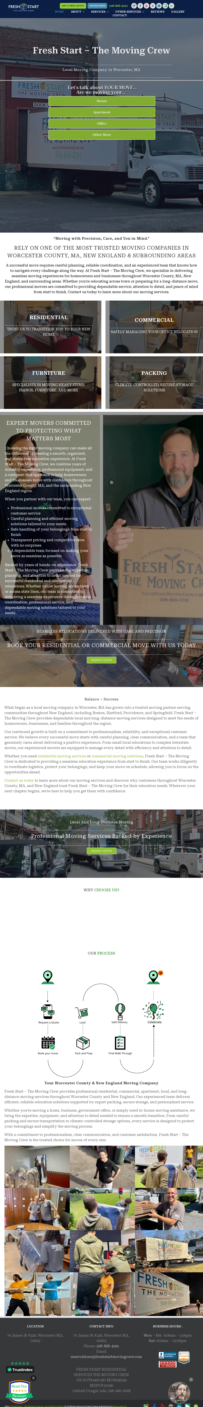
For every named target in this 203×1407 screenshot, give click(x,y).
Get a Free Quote (73, 6)
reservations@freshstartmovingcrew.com (106, 1357)
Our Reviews (97, 6)
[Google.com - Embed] (35, 1369)
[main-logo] (23, 5)
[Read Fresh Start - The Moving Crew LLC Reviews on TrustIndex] (20, 1370)
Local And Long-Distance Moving (101, 822)
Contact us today (19, 780)
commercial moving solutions (117, 756)
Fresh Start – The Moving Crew (101, 50)
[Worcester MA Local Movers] (179, 1393)
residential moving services (62, 756)
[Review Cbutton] (19, 1392)
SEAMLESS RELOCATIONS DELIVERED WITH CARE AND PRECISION (101, 631)
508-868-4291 (118, 5)
